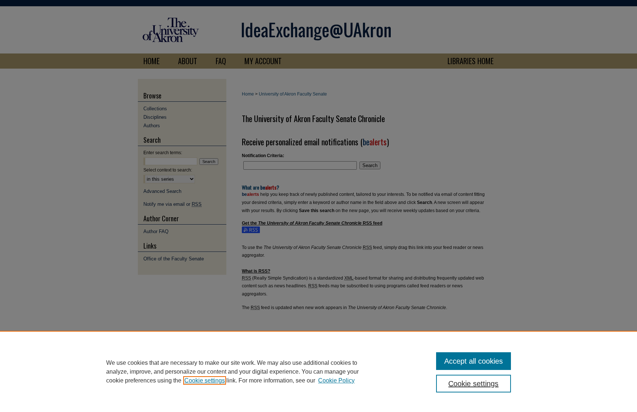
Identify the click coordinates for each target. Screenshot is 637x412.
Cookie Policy (336, 380)
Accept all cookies (473, 361)
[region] (318, 371)
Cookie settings (204, 380)
